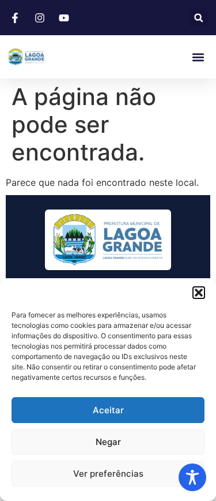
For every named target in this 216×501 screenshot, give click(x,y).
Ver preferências (108, 473)
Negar (108, 441)
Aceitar (108, 410)
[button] (198, 292)
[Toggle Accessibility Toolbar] (192, 477)
